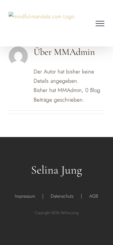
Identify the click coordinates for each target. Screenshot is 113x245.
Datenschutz (62, 196)
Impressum (25, 196)
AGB (93, 196)
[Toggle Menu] (100, 23)
